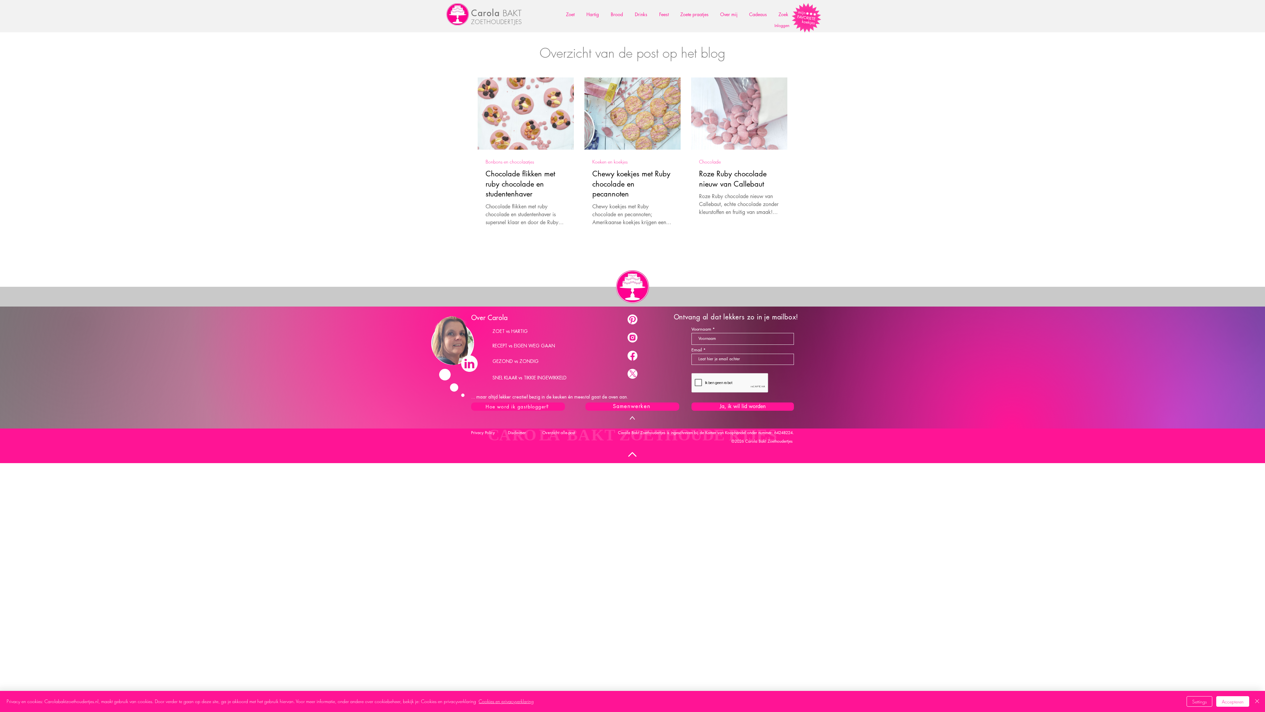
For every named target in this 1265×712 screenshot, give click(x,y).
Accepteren (1233, 701)
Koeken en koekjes (610, 161)
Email (696, 350)
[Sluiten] (1257, 701)
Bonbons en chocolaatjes (510, 161)
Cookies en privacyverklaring (506, 701)
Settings (1199, 701)
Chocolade (710, 161)
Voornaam (701, 329)
